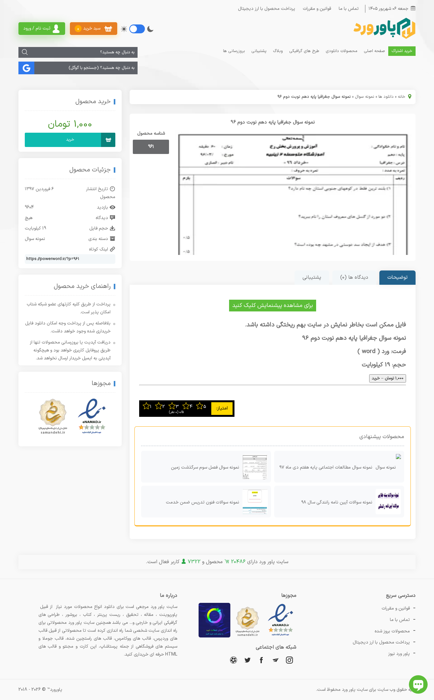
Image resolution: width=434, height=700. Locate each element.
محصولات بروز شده (392, 631)
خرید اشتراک (401, 51)
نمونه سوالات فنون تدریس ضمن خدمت (202, 502)
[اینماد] (91, 416)
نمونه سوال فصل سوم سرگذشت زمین (205, 467)
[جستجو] (25, 52)
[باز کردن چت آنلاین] (418, 684)
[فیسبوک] (261, 660)
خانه (401, 97)
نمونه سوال (364, 97)
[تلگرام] (275, 660)
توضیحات (397, 277)
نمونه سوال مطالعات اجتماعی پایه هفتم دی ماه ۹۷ (325, 467)
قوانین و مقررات (317, 8)
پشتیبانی (259, 51)
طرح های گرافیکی (304, 51)
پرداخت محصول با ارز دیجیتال (266, 8)
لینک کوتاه (98, 249)
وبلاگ (278, 51)
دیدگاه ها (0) (354, 277)
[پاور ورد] (384, 38)
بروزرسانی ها (234, 51)
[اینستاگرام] (289, 660)
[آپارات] (233, 660)
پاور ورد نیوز (399, 653)
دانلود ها (386, 97)
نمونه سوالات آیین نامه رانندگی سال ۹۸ (336, 502)
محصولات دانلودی (341, 51)
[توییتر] (247, 660)
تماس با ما (349, 8)
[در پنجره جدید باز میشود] (280, 636)
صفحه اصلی (374, 51)
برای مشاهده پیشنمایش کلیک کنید (272, 305)
